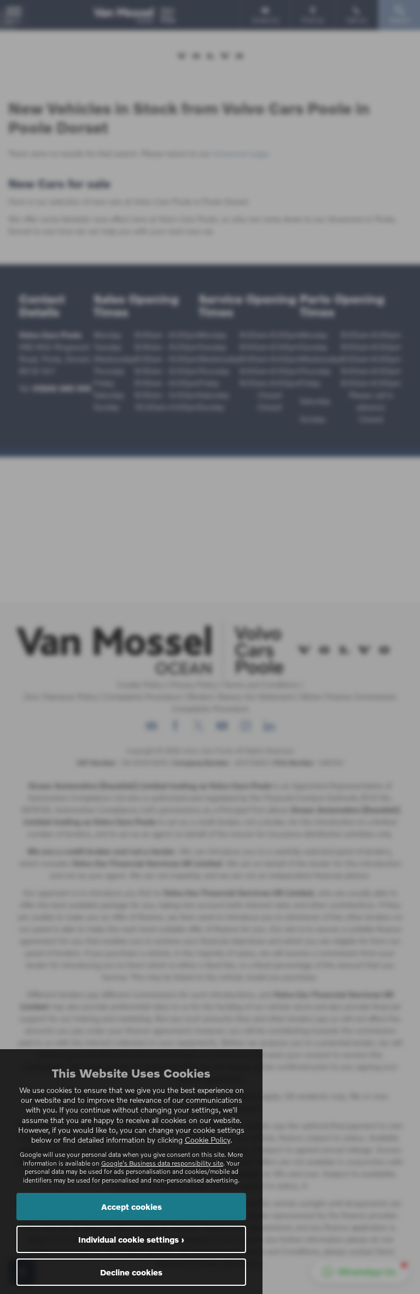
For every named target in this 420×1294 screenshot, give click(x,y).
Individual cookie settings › (131, 1239)
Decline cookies (131, 1272)
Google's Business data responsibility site (162, 1163)
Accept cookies (131, 1206)
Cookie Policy (207, 1139)
